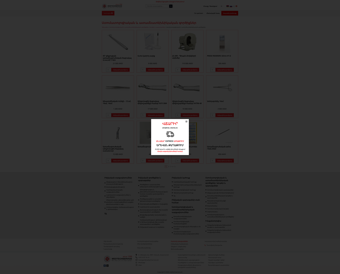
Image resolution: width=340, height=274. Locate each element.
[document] (170, 137)
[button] (186, 121)
